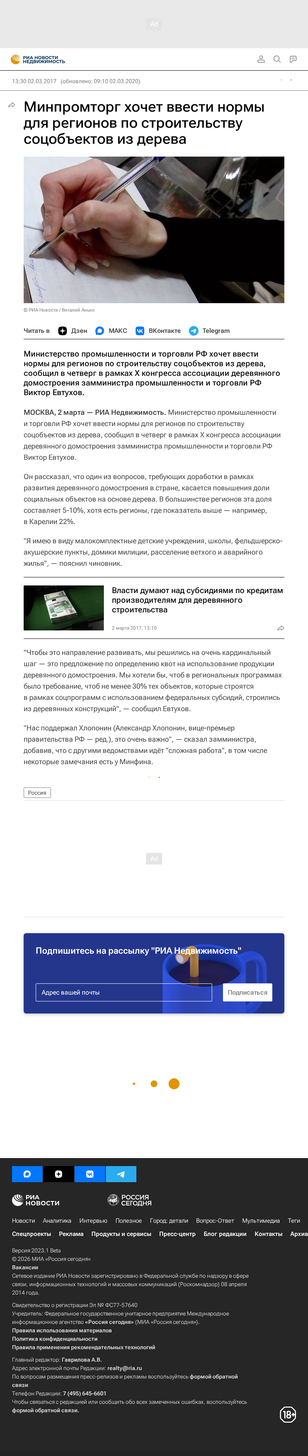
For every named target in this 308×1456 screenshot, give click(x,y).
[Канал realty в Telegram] (121, 1174)
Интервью (93, 1220)
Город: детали (169, 1220)
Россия (37, 792)
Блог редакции (225, 1234)
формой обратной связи (44, 1410)
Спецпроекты (31, 1234)
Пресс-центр (177, 1234)
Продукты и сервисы (121, 1234)
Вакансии (25, 1267)
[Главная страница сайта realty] (52, 59)
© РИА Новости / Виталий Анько (59, 310)
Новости (23, 1220)
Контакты (268, 1234)
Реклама (71, 1234)
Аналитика (57, 1220)
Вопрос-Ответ (215, 1220)
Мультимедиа (261, 1220)
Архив (299, 1234)
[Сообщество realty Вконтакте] (90, 1174)
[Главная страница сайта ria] (13, 59)
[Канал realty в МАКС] (27, 1174)
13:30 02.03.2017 (34, 81)
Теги (294, 1220)
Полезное (129, 1220)
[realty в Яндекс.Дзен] (58, 1174)
